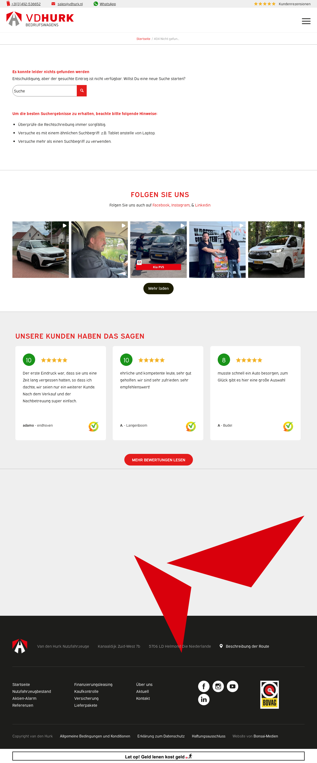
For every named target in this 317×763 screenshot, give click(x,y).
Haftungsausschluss (208, 735)
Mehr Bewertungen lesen (158, 459)
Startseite (21, 684)
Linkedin (203, 204)
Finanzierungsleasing (93, 684)
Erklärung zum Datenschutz (161, 735)
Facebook (161, 204)
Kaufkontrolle (86, 691)
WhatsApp (108, 3)
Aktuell (142, 691)
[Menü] (304, 20)
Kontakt (143, 698)
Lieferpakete (85, 705)
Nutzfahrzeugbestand (31, 691)
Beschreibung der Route (247, 646)
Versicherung (86, 698)
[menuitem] (281, 3)
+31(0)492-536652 (26, 3)
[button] (40, 249)
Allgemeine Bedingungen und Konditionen (95, 735)
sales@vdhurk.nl (70, 3)
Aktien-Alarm (24, 698)
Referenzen (22, 705)
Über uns (144, 684)
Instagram (180, 204)
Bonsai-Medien (266, 735)
